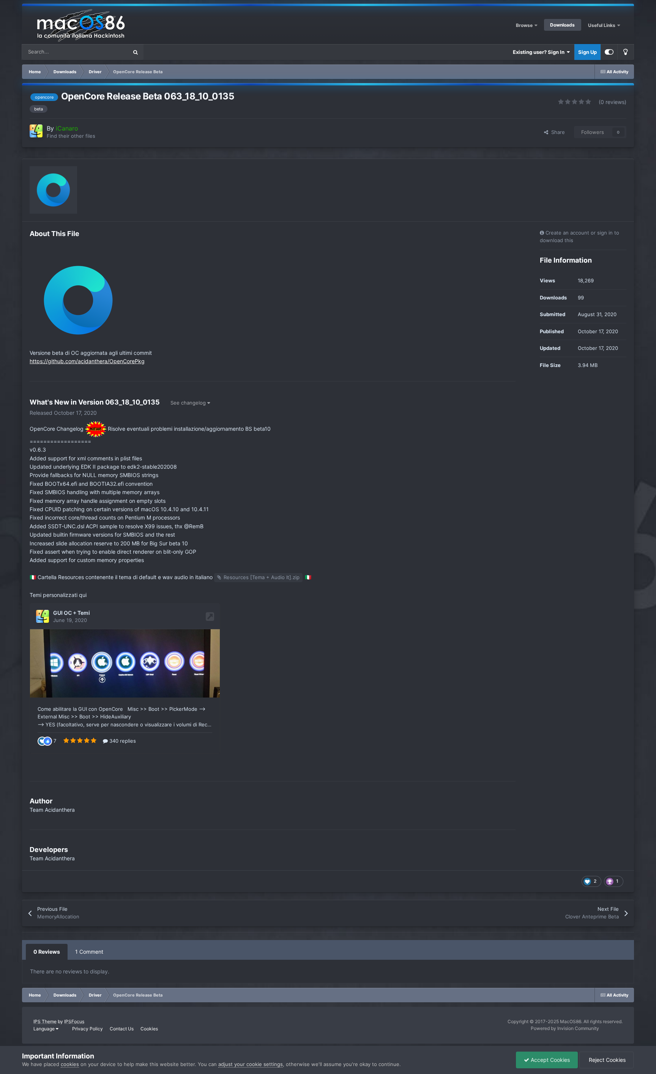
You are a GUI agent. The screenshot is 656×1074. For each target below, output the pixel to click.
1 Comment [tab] (89, 951)
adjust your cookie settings (250, 1064)
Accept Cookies (549, 1060)
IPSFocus (74, 1021)
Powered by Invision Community (565, 1028)
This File (108, 52)
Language (44, 1028)
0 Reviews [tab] (46, 951)
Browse (524, 25)
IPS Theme (45, 1021)
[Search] (136, 52)
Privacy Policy (87, 1028)
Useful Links (602, 25)
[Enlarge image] (78, 299)
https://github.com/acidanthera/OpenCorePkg (87, 361)
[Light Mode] (626, 52)
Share (556, 132)
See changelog (188, 403)
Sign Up (587, 52)
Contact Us (122, 1028)
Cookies (149, 1028)
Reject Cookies (606, 1060)
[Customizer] (609, 52)
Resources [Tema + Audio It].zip (262, 577)
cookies (70, 1064)
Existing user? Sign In (540, 52)
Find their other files (71, 136)
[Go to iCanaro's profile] (36, 130)
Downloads (562, 25)
